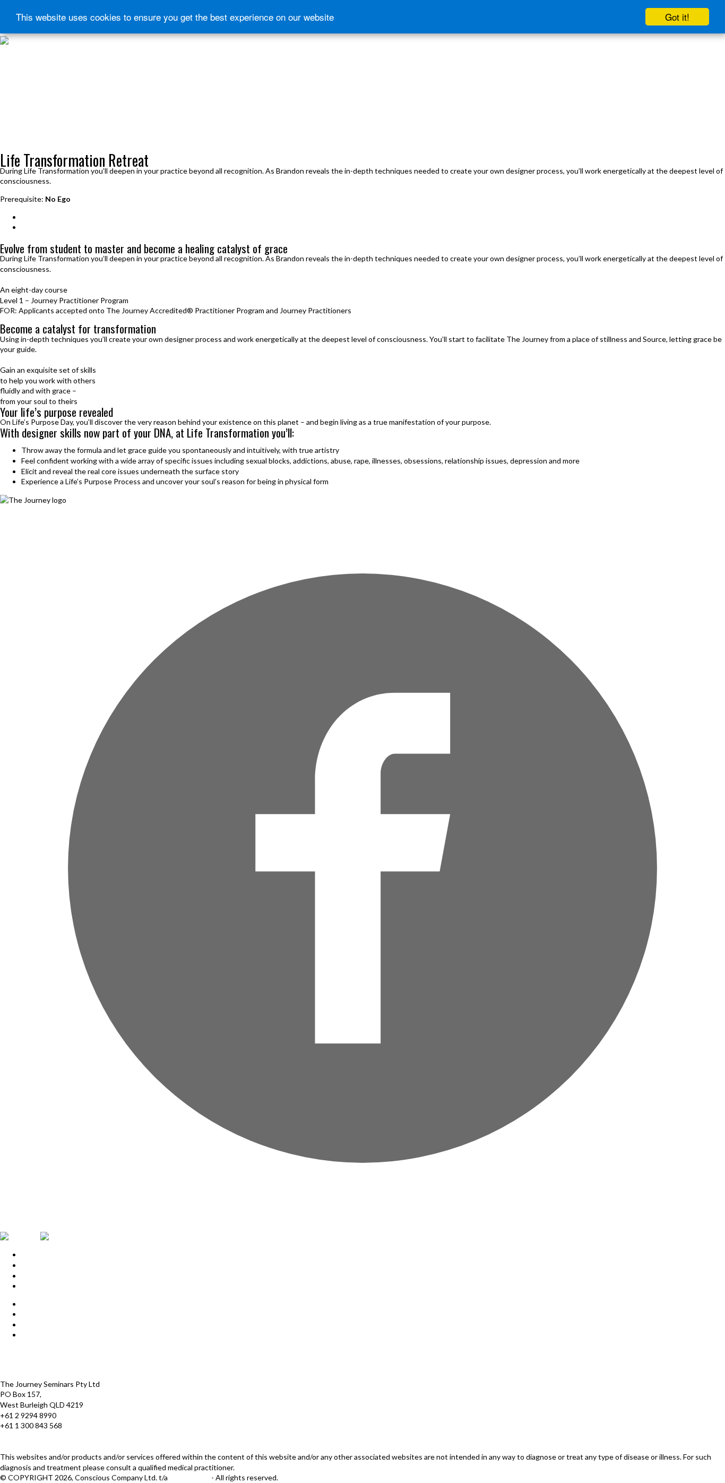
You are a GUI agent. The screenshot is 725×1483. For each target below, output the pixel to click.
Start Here (15, 62)
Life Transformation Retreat (67, 227)
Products (14, 84)
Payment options (28, 1363)
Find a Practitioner (28, 127)
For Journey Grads (28, 138)
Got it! (677, 16)
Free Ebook (15, 95)
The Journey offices (33, 1352)
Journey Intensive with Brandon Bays (54, 73)
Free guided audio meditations (44, 106)
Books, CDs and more (31, 117)
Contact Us (40, 1334)
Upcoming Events (29, 150)
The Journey (190, 1477)
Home (8, 51)
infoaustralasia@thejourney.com (53, 1436)
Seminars (36, 216)
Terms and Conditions (36, 1373)
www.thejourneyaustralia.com (49, 1446)
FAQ (28, 1324)
